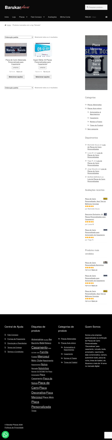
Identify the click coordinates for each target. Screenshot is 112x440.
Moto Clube (36, 360)
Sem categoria (93, 129)
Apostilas (46, 339)
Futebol (34, 356)
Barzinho (35, 342)
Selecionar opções (16, 77)
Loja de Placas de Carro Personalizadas (97, 147)
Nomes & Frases (96, 121)
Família (44, 352)
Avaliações (52, 17)
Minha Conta (65, 17)
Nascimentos (35, 364)
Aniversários (37, 339)
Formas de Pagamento (16, 339)
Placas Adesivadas (95, 105)
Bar (50, 339)
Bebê (42, 342)
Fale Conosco (36, 17)
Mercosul (43, 356)
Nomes (33, 371)
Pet (46, 371)
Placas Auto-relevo (95, 108)
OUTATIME (41, 371)
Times (33, 410)
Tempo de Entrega (14, 347)
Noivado (34, 368)
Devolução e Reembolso (17, 343)
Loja (14, 17)
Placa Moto (48, 397)
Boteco (48, 342)
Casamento (94, 118)
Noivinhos (43, 368)
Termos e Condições (15, 351)
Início (7, 17)
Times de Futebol (96, 125)
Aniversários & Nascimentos (95, 113)
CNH (38, 352)
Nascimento (48, 360)
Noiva (44, 364)
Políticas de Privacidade (14, 427)
